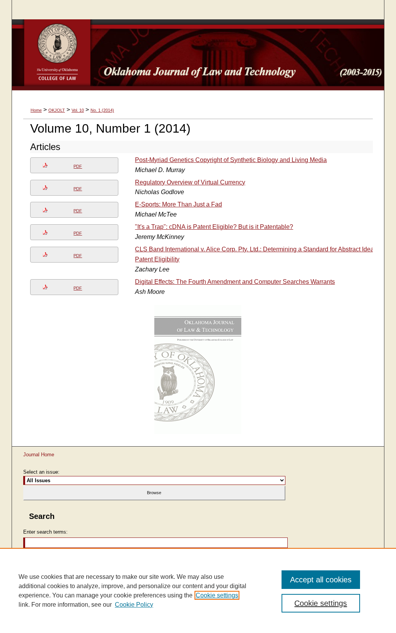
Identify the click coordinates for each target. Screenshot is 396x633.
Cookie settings (217, 595)
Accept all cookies (321, 579)
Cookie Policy (134, 604)
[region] (198, 590)
